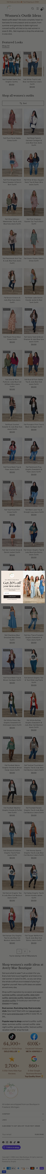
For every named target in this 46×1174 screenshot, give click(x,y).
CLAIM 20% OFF (12, 596)
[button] (12, 599)
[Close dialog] (43, 572)
